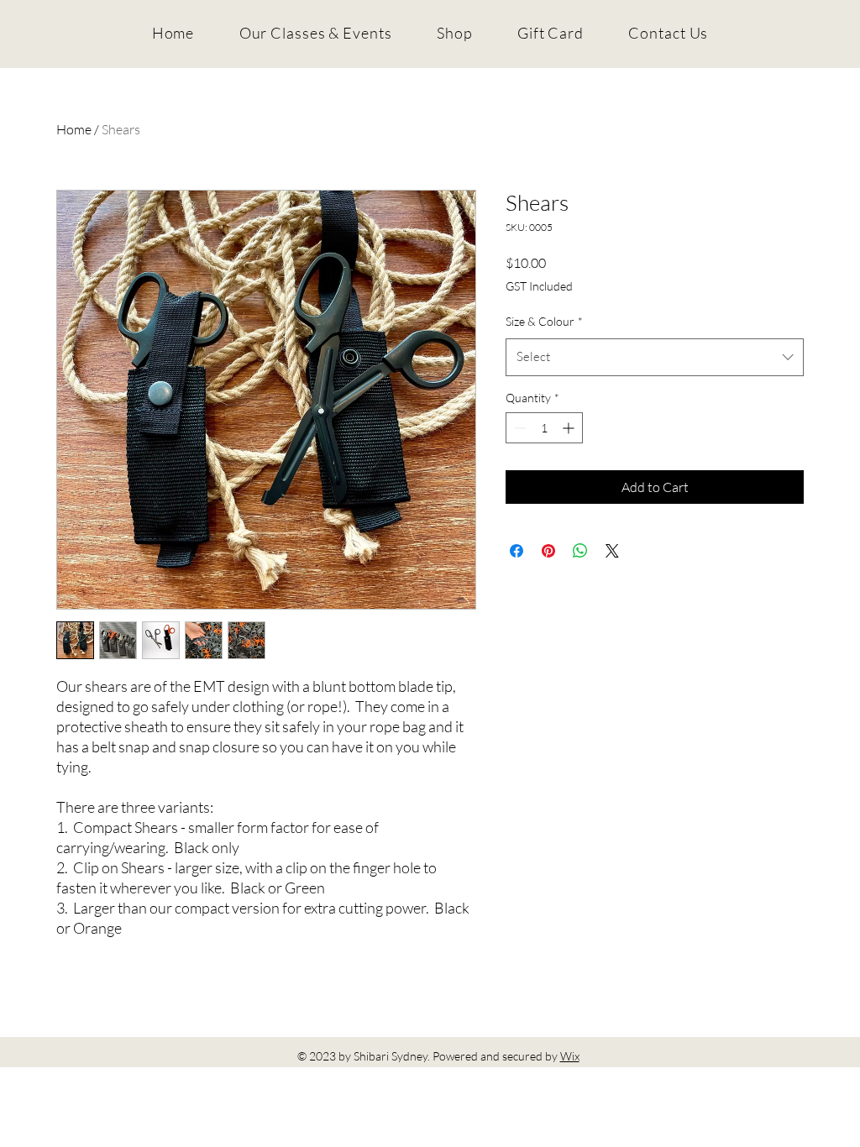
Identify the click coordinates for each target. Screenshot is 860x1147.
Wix (569, 1056)
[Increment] (569, 428)
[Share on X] (612, 551)
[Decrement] (518, 428)
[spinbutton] (544, 428)
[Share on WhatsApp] (580, 551)
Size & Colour (544, 321)
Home (74, 129)
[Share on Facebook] (516, 551)
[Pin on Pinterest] (548, 551)
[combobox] (655, 356)
